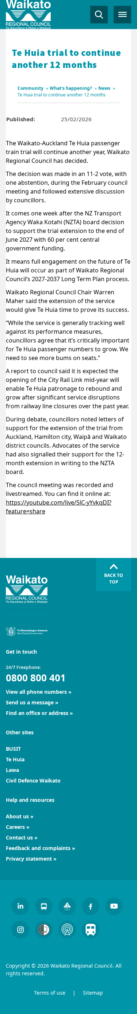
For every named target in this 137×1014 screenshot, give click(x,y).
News (104, 88)
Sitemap (93, 992)
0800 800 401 (36, 677)
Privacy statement (29, 858)
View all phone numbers (36, 691)
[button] (99, 14)
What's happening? (71, 88)
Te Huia (15, 759)
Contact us (19, 837)
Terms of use (49, 992)
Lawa (12, 769)
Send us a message (30, 702)
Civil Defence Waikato (33, 780)
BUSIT (13, 748)
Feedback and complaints (38, 848)
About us (17, 816)
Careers (15, 826)
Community (30, 88)
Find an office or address (37, 712)
